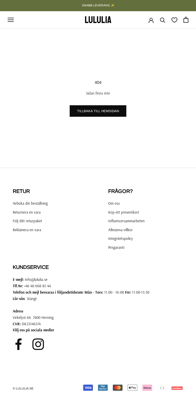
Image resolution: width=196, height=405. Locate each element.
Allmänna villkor (120, 229)
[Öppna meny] (11, 20)
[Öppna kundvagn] (185, 20)
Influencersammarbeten (126, 220)
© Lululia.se (23, 388)
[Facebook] (18, 344)
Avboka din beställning (30, 203)
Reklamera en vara (27, 229)
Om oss (114, 203)
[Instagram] (38, 344)
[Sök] (162, 19)
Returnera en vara (27, 212)
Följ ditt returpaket (27, 220)
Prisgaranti (116, 247)
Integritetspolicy (120, 238)
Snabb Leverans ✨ (98, 5)
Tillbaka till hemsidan (98, 111)
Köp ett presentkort (123, 212)
